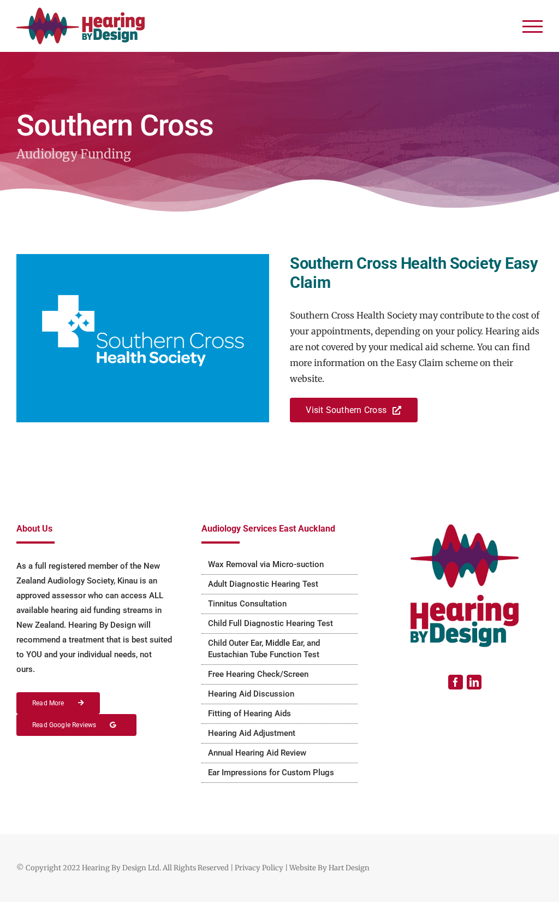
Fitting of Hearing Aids (249, 713)
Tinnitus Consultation (247, 604)
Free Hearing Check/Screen (258, 674)
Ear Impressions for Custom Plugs (271, 772)
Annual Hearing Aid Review (257, 753)
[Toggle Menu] (533, 26)
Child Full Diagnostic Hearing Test (270, 623)
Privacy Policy (259, 867)
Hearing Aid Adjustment (251, 733)
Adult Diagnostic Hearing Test (263, 584)
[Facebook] (455, 682)
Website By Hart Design (329, 867)
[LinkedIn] (474, 682)
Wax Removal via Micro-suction (266, 564)
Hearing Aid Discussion (251, 694)
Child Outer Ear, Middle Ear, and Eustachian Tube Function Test (264, 648)
